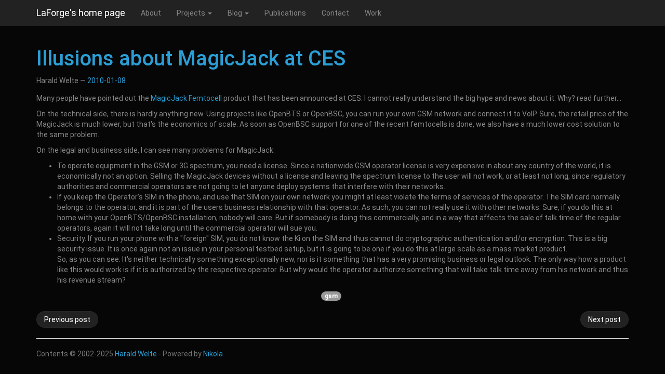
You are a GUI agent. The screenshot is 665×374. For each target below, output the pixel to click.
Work (373, 13)
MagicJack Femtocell (186, 98)
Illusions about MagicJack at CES (190, 58)
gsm (331, 296)
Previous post (67, 319)
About (151, 13)
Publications (285, 13)
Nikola (213, 354)
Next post (604, 319)
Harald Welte (136, 354)
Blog (236, 13)
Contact (335, 13)
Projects (192, 13)
